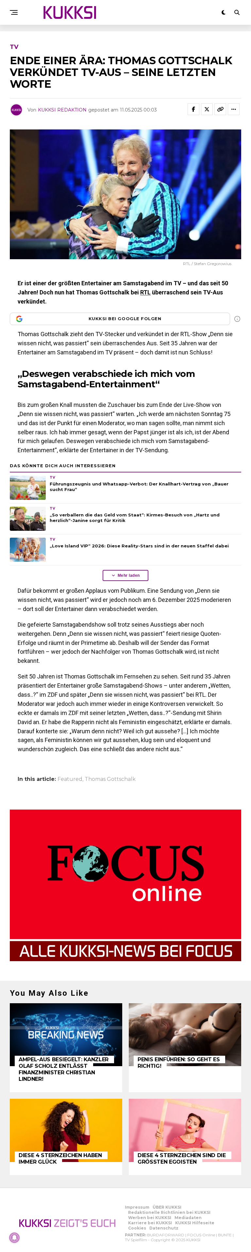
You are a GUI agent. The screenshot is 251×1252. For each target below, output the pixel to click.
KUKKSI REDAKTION (62, 110)
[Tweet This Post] (207, 109)
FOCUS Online (201, 1234)
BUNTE (225, 1234)
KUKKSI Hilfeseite (194, 1222)
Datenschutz (163, 1228)
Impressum (137, 1207)
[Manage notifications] (14, 1237)
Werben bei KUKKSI (149, 1217)
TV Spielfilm (136, 1239)
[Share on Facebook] (193, 109)
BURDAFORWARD (165, 1234)
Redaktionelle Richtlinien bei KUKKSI (169, 1212)
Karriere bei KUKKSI (150, 1222)
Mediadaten (188, 1217)
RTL (145, 292)
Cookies (137, 1228)
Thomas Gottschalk (110, 779)
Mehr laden (129, 575)
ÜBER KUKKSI (167, 1207)
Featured (70, 779)
